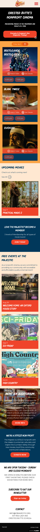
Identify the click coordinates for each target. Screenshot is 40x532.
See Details (29, 73)
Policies (4, 527)
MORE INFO (20, 423)
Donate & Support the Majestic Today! (20, 34)
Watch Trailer (14, 73)
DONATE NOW (20, 455)
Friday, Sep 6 (17, 44)
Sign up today (20, 498)
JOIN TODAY (20, 242)
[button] (36, 4)
